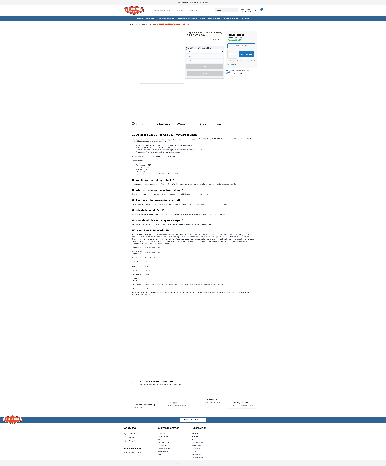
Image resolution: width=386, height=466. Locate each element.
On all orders (138, 407)
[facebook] (227, 77)
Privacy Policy (196, 454)
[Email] (231, 77)
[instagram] (233, 428)
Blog (193, 439)
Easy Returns (173, 403)
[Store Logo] (13, 420)
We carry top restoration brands (242, 405)
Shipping (195, 433)
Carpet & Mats (150, 18)
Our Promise (196, 448)
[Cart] (261, 10)
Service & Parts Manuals (230, 18)
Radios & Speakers (214, 18)
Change (233, 64)
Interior (202, 18)
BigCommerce (197, 463)
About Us (195, 436)
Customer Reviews (198, 442)
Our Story (195, 451)
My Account (162, 445)
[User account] (255, 10)
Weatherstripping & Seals (166, 18)
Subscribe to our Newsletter (193, 420)
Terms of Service (197, 457)
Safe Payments (210, 399)
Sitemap (220, 463)
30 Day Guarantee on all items (177, 405)
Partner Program (163, 451)
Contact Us (162, 433)
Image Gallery (196, 445)
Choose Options (241, 46)
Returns (160, 454)
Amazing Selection (240, 403)
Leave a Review (163, 436)
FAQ (159, 439)
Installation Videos (164, 442)
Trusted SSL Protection (212, 402)
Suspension (245, 18)
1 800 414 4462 (236, 73)
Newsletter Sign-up (164, 448)
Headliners (139, 18)
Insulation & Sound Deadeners (187, 18)
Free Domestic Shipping (144, 405)
